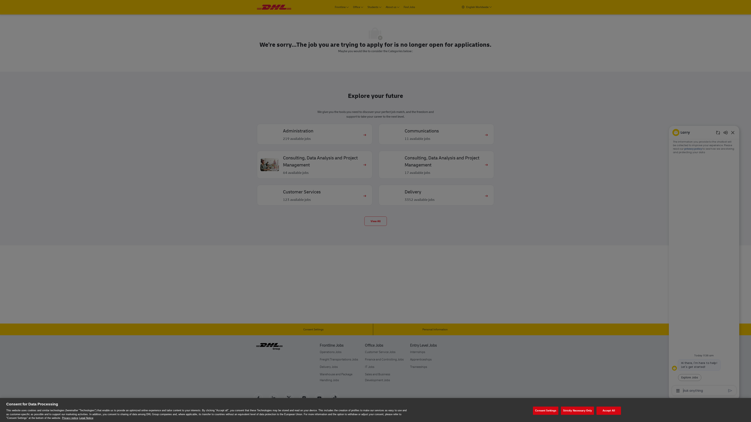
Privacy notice (70, 418)
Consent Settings (545, 410)
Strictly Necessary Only (577, 410)
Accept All (609, 410)
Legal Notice (86, 418)
